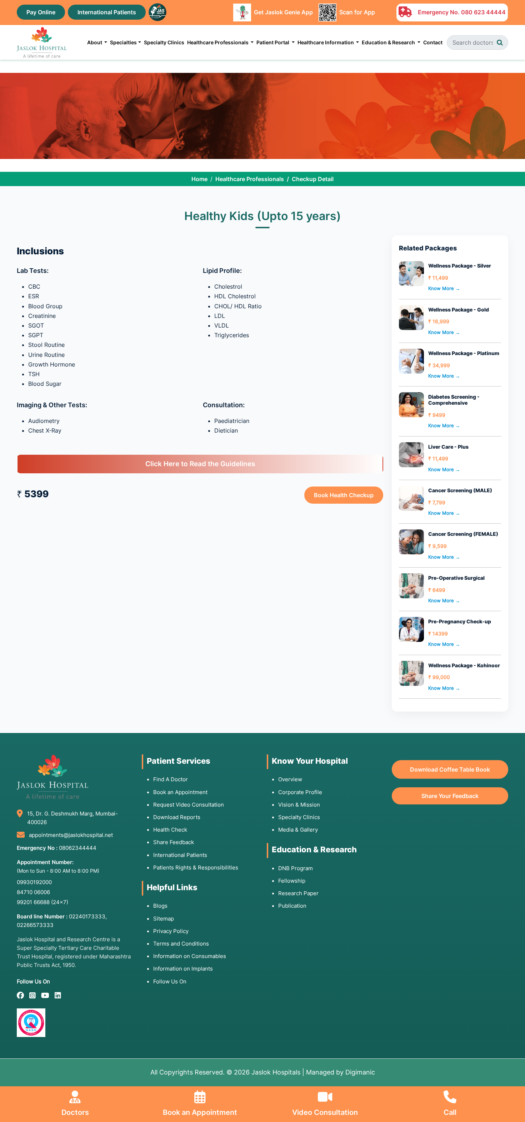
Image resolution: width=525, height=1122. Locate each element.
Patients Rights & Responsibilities (195, 867)
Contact (432, 42)
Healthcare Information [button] (326, 42)
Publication (292, 905)
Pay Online (40, 12)
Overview (290, 779)
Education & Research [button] (389, 42)
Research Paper (298, 893)
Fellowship (291, 880)
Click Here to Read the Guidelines (200, 464)
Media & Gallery (298, 829)
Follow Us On (169, 981)
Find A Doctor (170, 779)
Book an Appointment (180, 792)
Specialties (123, 42)
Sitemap (163, 918)
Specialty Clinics (164, 42)
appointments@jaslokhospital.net (71, 835)
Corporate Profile (300, 792)
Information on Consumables (189, 956)
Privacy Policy (171, 931)
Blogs (160, 905)
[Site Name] (42, 42)
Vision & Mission (299, 804)
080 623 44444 (483, 12)
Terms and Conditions (181, 943)
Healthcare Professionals (249, 179)
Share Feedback (173, 842)
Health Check (170, 829)
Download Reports (176, 817)
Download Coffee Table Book (450, 769)
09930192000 (34, 882)
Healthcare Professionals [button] (218, 42)
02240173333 (87, 916)
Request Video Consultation (188, 804)
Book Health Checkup (344, 495)
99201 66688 (42, 902)
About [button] (95, 42)
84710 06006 (33, 892)
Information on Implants (183, 968)
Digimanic (360, 1072)
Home (199, 179)
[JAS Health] (157, 11)
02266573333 (35, 925)
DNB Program (295, 868)
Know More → (444, 288)
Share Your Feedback (450, 795)
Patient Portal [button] (273, 42)
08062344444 (77, 847)
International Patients (107, 12)
